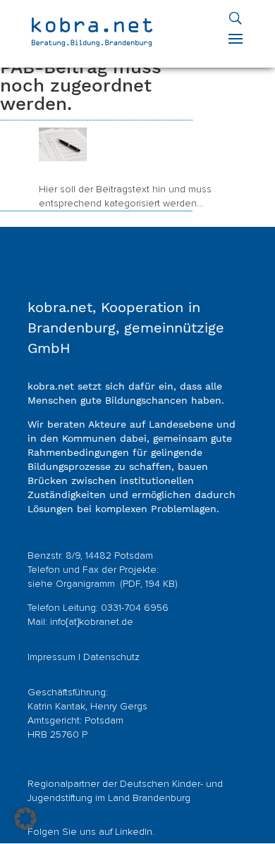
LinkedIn (133, 832)
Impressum (51, 657)
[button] (25, 818)
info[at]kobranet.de (91, 622)
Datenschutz (111, 657)
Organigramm (87, 584)
